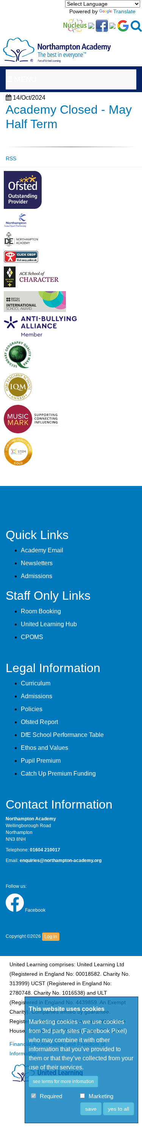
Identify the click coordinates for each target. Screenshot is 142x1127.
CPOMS (32, 637)
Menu (24, 79)
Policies (31, 709)
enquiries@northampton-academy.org (60, 860)
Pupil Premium (41, 760)
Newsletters (37, 563)
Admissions (36, 576)
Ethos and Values (44, 748)
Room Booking (41, 611)
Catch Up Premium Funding (58, 773)
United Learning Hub (49, 624)
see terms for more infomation (63, 1081)
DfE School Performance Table (62, 735)
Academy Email (42, 550)
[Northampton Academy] (57, 44)
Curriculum (35, 683)
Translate (124, 11)
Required (51, 1096)
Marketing (101, 1096)
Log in (50, 936)
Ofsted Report (39, 722)
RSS (11, 158)
